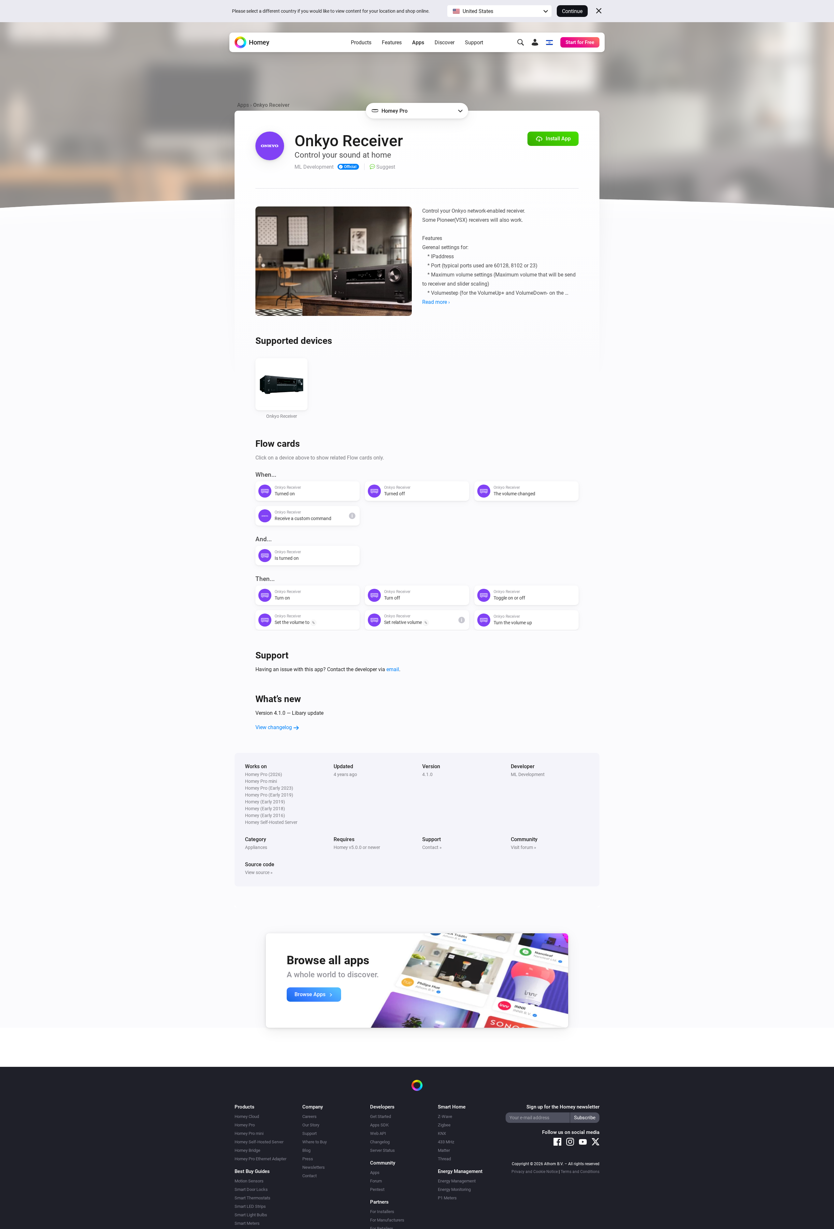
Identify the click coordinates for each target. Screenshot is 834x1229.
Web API (378, 1133)
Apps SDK (379, 1125)
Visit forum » (523, 847)
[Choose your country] (549, 42)
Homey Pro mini (249, 1133)
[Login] (535, 42)
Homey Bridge (247, 1150)
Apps (418, 42)
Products (361, 42)
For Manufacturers (387, 1220)
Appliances (256, 847)
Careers (309, 1116)
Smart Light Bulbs (251, 1214)
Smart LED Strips (250, 1206)
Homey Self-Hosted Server (259, 1141)
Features (392, 42)
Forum (376, 1181)
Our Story (310, 1125)
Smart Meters (247, 1223)
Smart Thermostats (252, 1197)
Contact (309, 1175)
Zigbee (444, 1125)
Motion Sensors (249, 1181)
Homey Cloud (247, 1116)
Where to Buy (314, 1141)
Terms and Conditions (580, 1171)
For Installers (382, 1211)
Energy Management (457, 1181)
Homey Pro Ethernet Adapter (260, 1158)
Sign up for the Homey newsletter (562, 1107)
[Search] (520, 42)
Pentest (377, 1189)
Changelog (380, 1141)
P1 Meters (447, 1197)
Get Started (380, 1116)
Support (474, 42)
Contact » (432, 847)
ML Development (528, 774)
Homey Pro (245, 1125)
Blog (306, 1150)
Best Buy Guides (252, 1171)
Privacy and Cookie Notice (534, 1171)
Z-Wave (445, 1116)
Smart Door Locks (251, 1189)
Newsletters (313, 1167)
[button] (499, 11)
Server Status (382, 1150)
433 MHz (446, 1141)
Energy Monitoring (454, 1189)
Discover (444, 42)
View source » (259, 872)
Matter (444, 1150)
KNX (442, 1133)
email (392, 669)
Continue (572, 11)
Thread (444, 1158)
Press (307, 1158)
